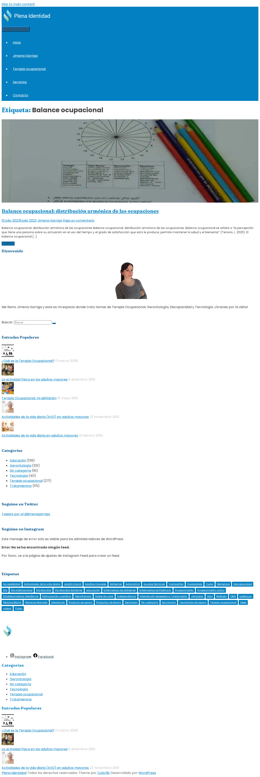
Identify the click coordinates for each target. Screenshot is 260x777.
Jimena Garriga (25, 55)
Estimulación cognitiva (56, 596)
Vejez (243, 602)
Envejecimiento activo (210, 590)
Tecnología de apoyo (192, 602)
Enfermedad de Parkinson (155, 590)
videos (7, 608)
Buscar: (7, 322)
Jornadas (197, 596)
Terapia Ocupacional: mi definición (29, 398)
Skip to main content (18, 4)
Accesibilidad (11, 584)
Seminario (131, 602)
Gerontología (20, 465)
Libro (210, 596)
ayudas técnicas (154, 584)
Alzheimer (116, 584)
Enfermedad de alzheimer (120, 590)
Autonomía (133, 584)
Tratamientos (21, 485)
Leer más (8, 244)
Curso (209, 584)
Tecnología (19, 475)
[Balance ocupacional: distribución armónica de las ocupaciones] (130, 201)
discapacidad (242, 584)
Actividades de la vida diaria (42, 584)
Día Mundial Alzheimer (68, 590)
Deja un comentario (78, 220)
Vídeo (18, 608)
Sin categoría (20, 470)
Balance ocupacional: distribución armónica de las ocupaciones (80, 211)
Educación (18, 460)
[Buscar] (54, 323)
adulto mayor (72, 584)
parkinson (245, 596)
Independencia (126, 596)
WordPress (147, 773)
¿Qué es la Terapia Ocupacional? (28, 360)
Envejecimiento (184, 590)
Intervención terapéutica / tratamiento (163, 596)
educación (93, 590)
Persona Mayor (12, 602)
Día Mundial (43, 590)
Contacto (20, 95)
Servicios (20, 82)
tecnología (169, 602)
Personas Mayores (36, 602)
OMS (233, 596)
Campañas (176, 584)
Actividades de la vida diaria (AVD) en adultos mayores (45, 416)
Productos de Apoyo (108, 602)
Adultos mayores (95, 584)
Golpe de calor (104, 596)
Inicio (17, 42)
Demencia (223, 584)
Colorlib (103, 773)
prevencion (58, 602)
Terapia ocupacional (29, 69)
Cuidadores (194, 584)
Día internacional (21, 590)
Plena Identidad (14, 773)
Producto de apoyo (80, 602)
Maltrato (221, 596)
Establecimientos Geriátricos (21, 596)
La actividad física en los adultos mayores (35, 379)
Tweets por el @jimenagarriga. (26, 514)
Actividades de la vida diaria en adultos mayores (40, 435)
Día (5, 590)
